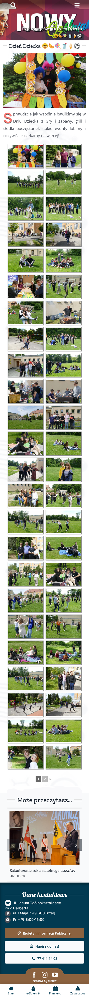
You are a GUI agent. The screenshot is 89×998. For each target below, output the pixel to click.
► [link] (50, 779)
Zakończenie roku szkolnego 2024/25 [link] (42, 870)
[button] (13, 845)
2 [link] (45, 779)
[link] (26, 156)
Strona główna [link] (40, 28)
